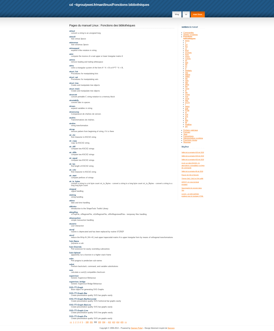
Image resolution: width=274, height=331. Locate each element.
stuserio (72, 224)
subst (71, 264)
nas (186, 73)
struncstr (73, 95)
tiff (186, 65)
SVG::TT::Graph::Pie (78, 316)
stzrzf (71, 235)
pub (186, 109)
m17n (187, 103)
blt (186, 123)
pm (186, 127)
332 (95, 322)
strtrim (72, 60)
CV (186, 14)
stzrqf (71, 230)
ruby (187, 81)
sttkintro (72, 207)
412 (109, 322)
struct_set (73, 77)
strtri (71, 54)
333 (99, 322)
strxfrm (72, 118)
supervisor (74, 276)
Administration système (193, 138)
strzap (72, 129)
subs (71, 259)
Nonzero (171, 328)
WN (186, 121)
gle (186, 93)
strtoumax (73, 43)
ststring (72, 195)
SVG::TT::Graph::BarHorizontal (82, 299)
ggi (186, 79)
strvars (72, 106)
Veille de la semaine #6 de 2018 (192, 171)
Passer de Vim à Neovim (190, 175)
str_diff (72, 147)
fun (186, 47)
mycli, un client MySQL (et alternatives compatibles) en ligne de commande (193, 165)
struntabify (74, 100)
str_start (72, 176)
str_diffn (72, 153)
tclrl (186, 115)
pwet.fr (90, 5)
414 (117, 322)
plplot (187, 107)
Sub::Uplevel (74, 253)
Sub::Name (74, 241)
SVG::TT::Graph (76, 287)
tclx (186, 117)
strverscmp (74, 112)
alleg (187, 85)
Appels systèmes (190, 35)
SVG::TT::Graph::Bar (78, 293)
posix (187, 41)
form (187, 55)
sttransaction (75, 218)
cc (186, 49)
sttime (72, 201)
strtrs (71, 66)
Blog (177, 14)
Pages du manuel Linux (83, 25)
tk (186, 119)
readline (188, 125)
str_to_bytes (74, 181)
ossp (187, 99)
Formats (186, 132)
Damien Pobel (137, 328)
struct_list (73, 72)
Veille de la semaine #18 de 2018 (193, 156)
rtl (186, 113)
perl (186, 63)
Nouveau (187, 142)
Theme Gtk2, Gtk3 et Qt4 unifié (192, 178)
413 (113, 322)
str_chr (72, 135)
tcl (186, 67)
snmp (187, 95)
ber (186, 87)
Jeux (185, 134)
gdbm (187, 77)
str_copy (73, 141)
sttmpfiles (73, 212)
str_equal (73, 158)
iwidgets (188, 71)
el (186, 91)
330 (87, 322)
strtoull (72, 37)
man (100, 5)
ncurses (188, 53)
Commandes (188, 33)
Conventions (188, 136)
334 (103, 322)
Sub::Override (75, 247)
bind (187, 51)
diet (186, 101)
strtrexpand (74, 48)
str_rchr (72, 170)
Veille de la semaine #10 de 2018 (193, 159)
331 (91, 322)
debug (187, 75)
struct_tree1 (74, 89)
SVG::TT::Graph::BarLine (80, 305)
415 (121, 322)
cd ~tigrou (77, 5)
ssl (186, 45)
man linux (197, 14)
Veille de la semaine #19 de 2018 (193, 152)
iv (186, 69)
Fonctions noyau (190, 140)
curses (188, 59)
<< (71, 322)
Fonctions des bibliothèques (118, 25)
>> (126, 322)
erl (186, 61)
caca (187, 89)
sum (71, 270)
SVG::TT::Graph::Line (78, 311)
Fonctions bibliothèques (130, 5)
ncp (186, 97)
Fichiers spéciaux (190, 130)
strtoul (72, 31)
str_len (72, 164)
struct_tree (73, 83)
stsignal (72, 189)
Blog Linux (185, 146)
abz (186, 83)
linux (107, 5)
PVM (187, 111)
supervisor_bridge (77, 282)
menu (187, 57)
